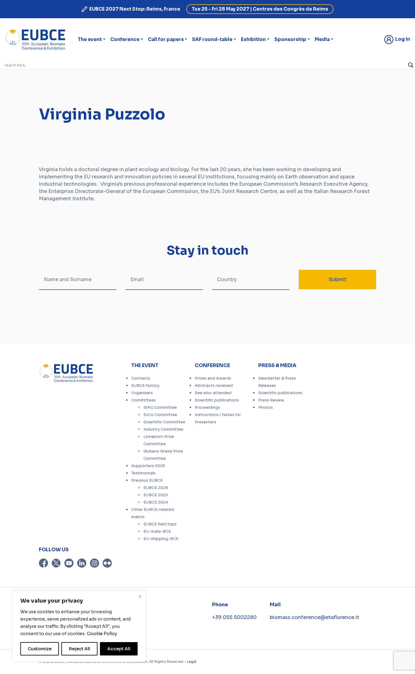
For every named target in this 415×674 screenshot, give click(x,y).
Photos (265, 407)
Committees (143, 400)
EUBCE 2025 (155, 495)
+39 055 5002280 (234, 617)
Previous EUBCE (147, 480)
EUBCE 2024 (155, 502)
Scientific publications (217, 400)
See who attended (213, 392)
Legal (191, 661)
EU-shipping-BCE (160, 538)
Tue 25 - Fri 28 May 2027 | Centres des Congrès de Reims (260, 9)
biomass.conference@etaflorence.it (314, 617)
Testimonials (143, 473)
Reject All (79, 649)
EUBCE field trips (160, 524)
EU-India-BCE (157, 531)
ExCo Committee (160, 414)
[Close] (140, 596)
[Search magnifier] (410, 65)
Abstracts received (214, 385)
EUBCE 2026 (155, 487)
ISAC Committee (160, 407)
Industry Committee (163, 429)
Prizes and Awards (213, 378)
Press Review (271, 400)
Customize (40, 649)
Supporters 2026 (148, 465)
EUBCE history (145, 385)
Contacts (140, 378)
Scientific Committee (164, 422)
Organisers (142, 392)
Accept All (118, 649)
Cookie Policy (102, 633)
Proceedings (207, 407)
